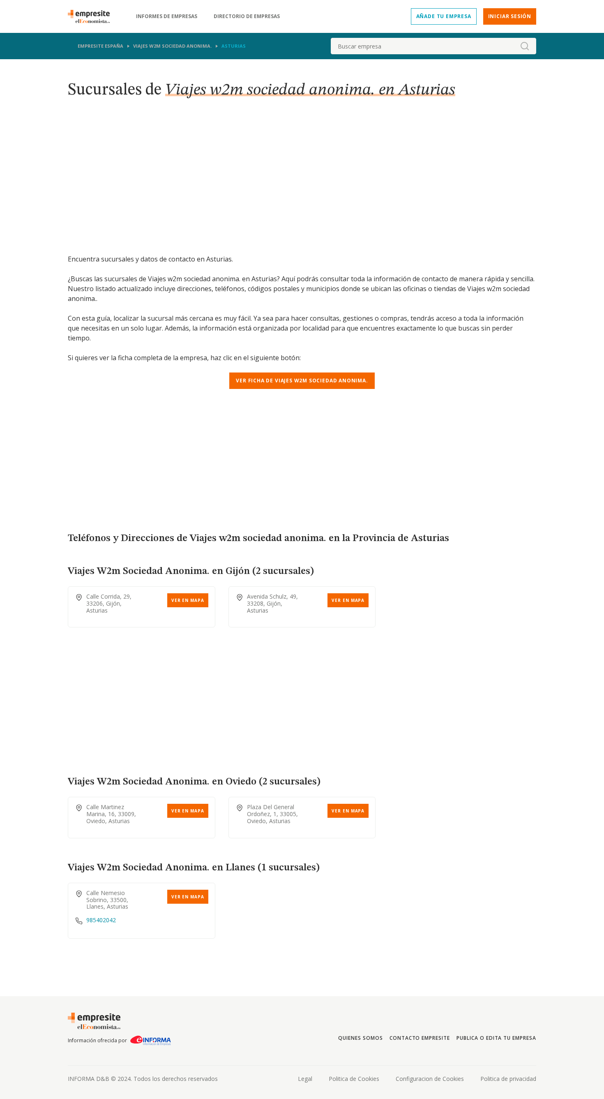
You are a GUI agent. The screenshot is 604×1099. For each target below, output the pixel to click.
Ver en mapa (187, 600)
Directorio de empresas (247, 16)
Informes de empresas (166, 16)
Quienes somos (360, 1037)
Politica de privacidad (508, 1079)
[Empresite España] (92, 16)
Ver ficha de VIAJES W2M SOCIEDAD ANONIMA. (302, 380)
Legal (305, 1079)
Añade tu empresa (443, 16)
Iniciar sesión (509, 16)
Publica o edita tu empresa (496, 1037)
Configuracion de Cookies (430, 1079)
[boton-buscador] (525, 46)
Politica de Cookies (354, 1079)
